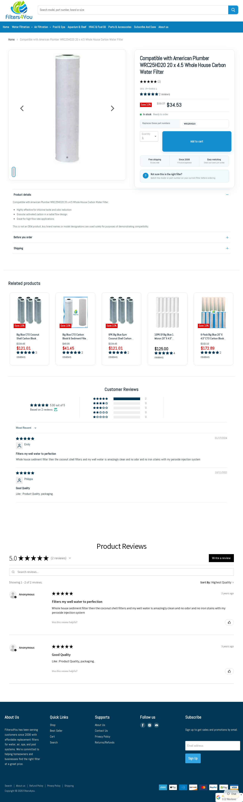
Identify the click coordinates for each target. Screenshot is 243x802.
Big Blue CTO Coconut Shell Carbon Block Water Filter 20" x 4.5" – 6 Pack (29, 340)
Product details (22, 195)
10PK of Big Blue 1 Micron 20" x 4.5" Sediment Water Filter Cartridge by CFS (166, 340)
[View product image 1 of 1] (13, 172)
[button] (149, 94)
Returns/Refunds (104, 742)
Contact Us (101, 731)
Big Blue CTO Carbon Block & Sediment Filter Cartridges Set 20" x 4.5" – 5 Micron (75, 340)
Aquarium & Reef (77, 27)
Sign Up (193, 758)
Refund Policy (36, 785)
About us (163, 27)
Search (54, 742)
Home (6, 27)
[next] (112, 108)
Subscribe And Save (145, 27)
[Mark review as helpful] (229, 622)
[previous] (22, 108)
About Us (100, 725)
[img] (25, 439)
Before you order (23, 237)
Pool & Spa (59, 27)
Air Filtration (41, 27)
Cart (52, 737)
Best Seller (56, 731)
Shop (52, 725)
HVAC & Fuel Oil (97, 27)
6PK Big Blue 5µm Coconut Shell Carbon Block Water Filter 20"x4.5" (120, 340)
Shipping (18, 248)
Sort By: (205, 582)
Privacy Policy (102, 737)
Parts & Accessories (119, 27)
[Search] (233, 10)
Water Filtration (21, 27)
